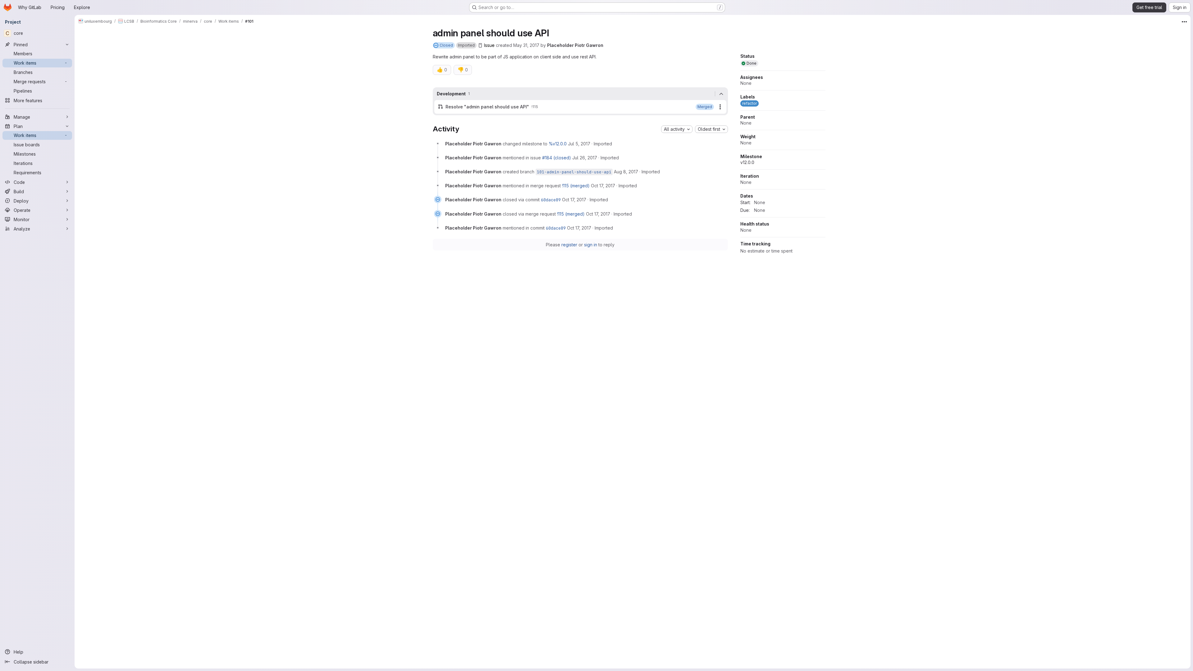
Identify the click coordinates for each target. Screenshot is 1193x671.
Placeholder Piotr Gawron (575, 45)
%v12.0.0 (558, 143)
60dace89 (551, 200)
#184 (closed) (556, 157)
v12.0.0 (747, 162)
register (569, 244)
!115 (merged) (576, 185)
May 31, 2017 (526, 45)
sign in (590, 244)
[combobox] (676, 129)
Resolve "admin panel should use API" (487, 106)
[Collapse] (721, 94)
